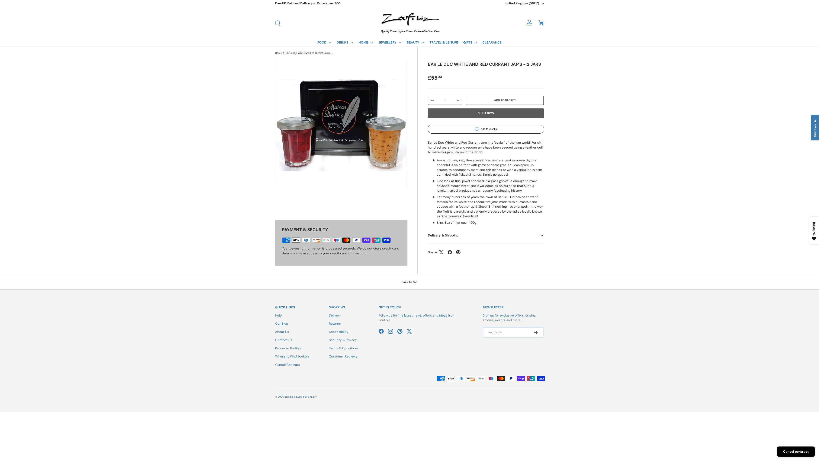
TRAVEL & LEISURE (444, 42)
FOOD (322, 42)
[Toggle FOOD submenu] (330, 42)
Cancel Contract (287, 365)
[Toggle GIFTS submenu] (475, 42)
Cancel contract (796, 451)
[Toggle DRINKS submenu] (351, 42)
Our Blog (281, 323)
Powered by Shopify (305, 396)
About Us (282, 332)
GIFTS (467, 42)
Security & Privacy (343, 340)
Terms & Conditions (344, 348)
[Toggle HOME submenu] (371, 42)
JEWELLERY (387, 42)
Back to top (410, 282)
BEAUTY (413, 42)
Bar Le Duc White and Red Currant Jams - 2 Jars (310, 52)
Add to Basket (505, 100)
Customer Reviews (343, 356)
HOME (363, 42)
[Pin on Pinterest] (458, 252)
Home (278, 52)
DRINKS (342, 42)
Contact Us (283, 340)
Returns (335, 323)
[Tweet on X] (441, 252)
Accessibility (338, 332)
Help (278, 315)
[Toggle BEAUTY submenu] (422, 42)
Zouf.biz (289, 396)
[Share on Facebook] (450, 252)
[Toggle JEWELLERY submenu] (399, 42)
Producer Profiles (288, 348)
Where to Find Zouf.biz (292, 356)
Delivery (335, 315)
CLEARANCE (492, 42)
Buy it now (486, 113)
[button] (541, 22)
